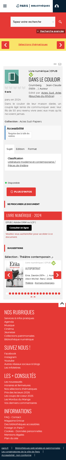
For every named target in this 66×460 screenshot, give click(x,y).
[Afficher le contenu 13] (44, 293)
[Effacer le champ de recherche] (53, 22)
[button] (59, 6)
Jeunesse (9, 332)
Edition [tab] (20, 149)
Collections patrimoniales (19, 335)
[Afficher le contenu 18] (59, 293)
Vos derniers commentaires (20, 403)
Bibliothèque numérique (19, 339)
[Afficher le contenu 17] (56, 293)
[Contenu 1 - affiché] (7, 293)
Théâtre (29, 283)
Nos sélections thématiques (20, 388)
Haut (61, 303)
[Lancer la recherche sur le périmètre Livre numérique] (60, 22)
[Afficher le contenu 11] (38, 293)
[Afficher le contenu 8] (28, 293)
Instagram (10, 357)
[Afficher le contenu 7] (25, 293)
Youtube (9, 360)
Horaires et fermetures (17, 385)
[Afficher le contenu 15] (50, 293)
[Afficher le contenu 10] (34, 293)
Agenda (9, 321)
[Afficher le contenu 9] (31, 293)
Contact (16, 417)
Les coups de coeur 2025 (18, 395)
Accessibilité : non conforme (16, 455)
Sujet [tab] (10, 149)
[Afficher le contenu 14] (47, 293)
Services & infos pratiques (19, 318)
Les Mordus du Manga (17, 399)
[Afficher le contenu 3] (13, 293)
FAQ (6, 417)
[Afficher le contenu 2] (10, 293)
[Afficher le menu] (5, 6)
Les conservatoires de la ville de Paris (21, 451)
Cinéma (9, 328)
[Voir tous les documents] (52, 257)
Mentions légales (14, 434)
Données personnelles (29, 431)
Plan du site (11, 438)
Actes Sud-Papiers (31, 121)
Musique (9, 325)
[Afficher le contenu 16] (53, 293)
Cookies (9, 431)
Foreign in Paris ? (14, 427)
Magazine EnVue (14, 420)
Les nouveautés (13, 381)
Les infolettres (12, 367)
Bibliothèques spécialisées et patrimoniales (37, 448)
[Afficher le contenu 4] (16, 293)
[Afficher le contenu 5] (19, 293)
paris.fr (5, 448)
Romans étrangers (44, 283)
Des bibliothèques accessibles (21, 424)
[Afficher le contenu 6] (22, 293)
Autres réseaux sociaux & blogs (22, 364)
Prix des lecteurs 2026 (17, 392)
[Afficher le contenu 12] (41, 293)
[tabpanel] (33, 162)
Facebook (10, 353)
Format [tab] (32, 149)
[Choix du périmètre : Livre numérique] (6, 22)
